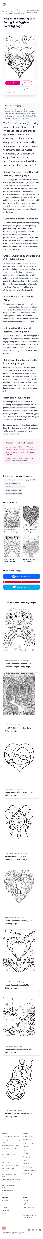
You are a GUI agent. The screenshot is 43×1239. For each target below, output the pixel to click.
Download (13, 83)
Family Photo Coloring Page (10, 1145)
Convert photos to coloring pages (11, 1141)
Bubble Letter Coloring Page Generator (11, 1181)
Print (25, 83)
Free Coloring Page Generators (8, 1170)
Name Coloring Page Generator (8, 1186)
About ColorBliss (28, 1136)
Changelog (26, 1157)
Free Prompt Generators (10, 1165)
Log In (25, 1204)
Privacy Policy (27, 1174)
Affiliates (26, 1164)
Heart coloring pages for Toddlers (14, 493)
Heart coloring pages (19, 11)
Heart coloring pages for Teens (13, 490)
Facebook (5, 1200)
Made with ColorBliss (29, 1143)
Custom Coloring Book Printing (9, 1150)
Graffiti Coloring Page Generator (9, 1175)
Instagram (5, 1207)
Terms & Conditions (29, 1170)
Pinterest (5, 1204)
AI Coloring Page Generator (10, 1136)
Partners (25, 1160)
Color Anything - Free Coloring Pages (30, 1216)
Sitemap (25, 1153)
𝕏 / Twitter (5, 1210)
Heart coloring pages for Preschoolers (15, 486)
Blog (24, 1150)
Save (22, 582)
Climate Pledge (28, 1167)
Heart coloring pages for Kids (12, 483)
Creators (25, 1147)
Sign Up (25, 1200)
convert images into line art (18, 452)
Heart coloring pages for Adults (27, 480)
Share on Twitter (23, 587)
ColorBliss (9, 458)
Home (5, 11)
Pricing (4, 1158)
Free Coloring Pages (11, 11)
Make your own (10, 92)
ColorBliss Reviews (29, 1140)
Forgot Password (28, 1207)
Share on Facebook (23, 576)
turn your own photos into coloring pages (21, 449)
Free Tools (5, 1162)
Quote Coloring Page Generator (8, 1192)
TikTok (4, 1214)
